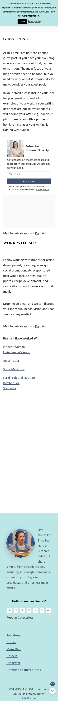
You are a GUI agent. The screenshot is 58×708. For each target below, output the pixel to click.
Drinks (11, 642)
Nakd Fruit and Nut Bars (19, 378)
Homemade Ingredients (23, 670)
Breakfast (13, 663)
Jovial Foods (11, 361)
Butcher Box (11, 383)
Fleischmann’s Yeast (16, 352)
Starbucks (9, 388)
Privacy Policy (34, 21)
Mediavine (29, 698)
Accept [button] (22, 22)
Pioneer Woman (14, 347)
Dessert (12, 656)
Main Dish (13, 649)
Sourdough (14, 635)
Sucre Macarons (13, 369)
